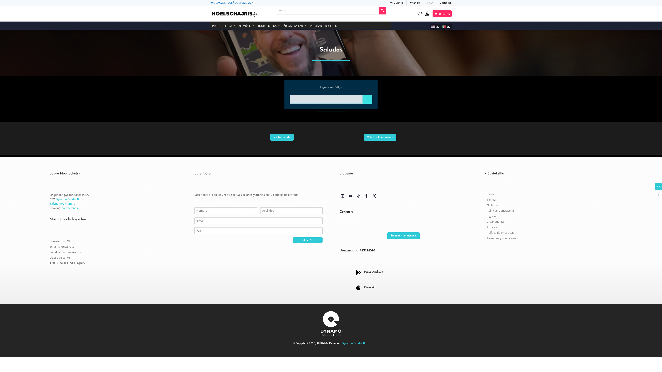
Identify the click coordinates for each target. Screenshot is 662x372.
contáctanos (70, 208)
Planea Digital (334, 351)
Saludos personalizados (65, 252)
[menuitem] (490, 194)
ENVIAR (307, 240)
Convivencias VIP (61, 241)
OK (367, 99)
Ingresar (316, 26)
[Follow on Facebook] (366, 196)
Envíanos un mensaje (403, 235)
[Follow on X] (374, 196)
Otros (272, 26)
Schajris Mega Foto (62, 247)
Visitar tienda (281, 137)
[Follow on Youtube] (350, 196)
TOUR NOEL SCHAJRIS (67, 263)
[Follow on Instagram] (342, 196)
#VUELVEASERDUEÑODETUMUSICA (231, 2)
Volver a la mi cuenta (380, 137)
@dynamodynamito (62, 203)
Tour (261, 26)
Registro (331, 26)
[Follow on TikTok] (358, 196)
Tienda (227, 26)
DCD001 (327, 351)
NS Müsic (245, 26)
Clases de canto (60, 258)
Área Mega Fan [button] (293, 26)
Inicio (216, 26)
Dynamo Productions (70, 199)
